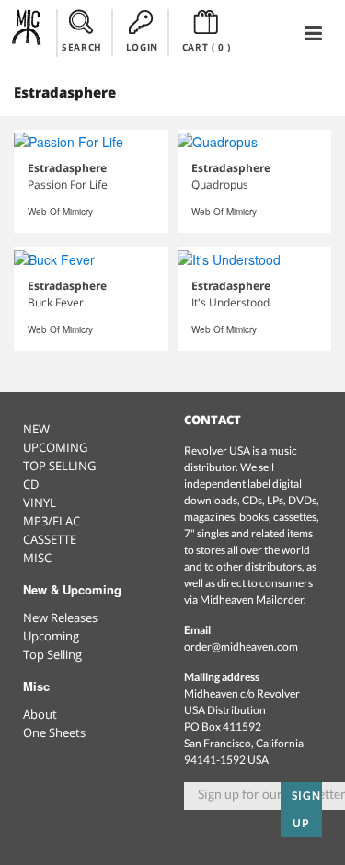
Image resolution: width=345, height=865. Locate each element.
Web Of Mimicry (60, 211)
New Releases (60, 617)
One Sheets (54, 732)
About (40, 714)
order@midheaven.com (241, 646)
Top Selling (52, 654)
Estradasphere (67, 168)
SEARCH (82, 46)
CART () (206, 46)
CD (31, 484)
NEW (36, 429)
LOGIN (142, 46)
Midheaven (27, 32)
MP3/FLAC (51, 521)
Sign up (306, 809)
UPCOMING (55, 447)
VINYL (39, 502)
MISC (37, 557)
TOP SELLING (59, 465)
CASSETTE (49, 539)
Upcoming (51, 636)
